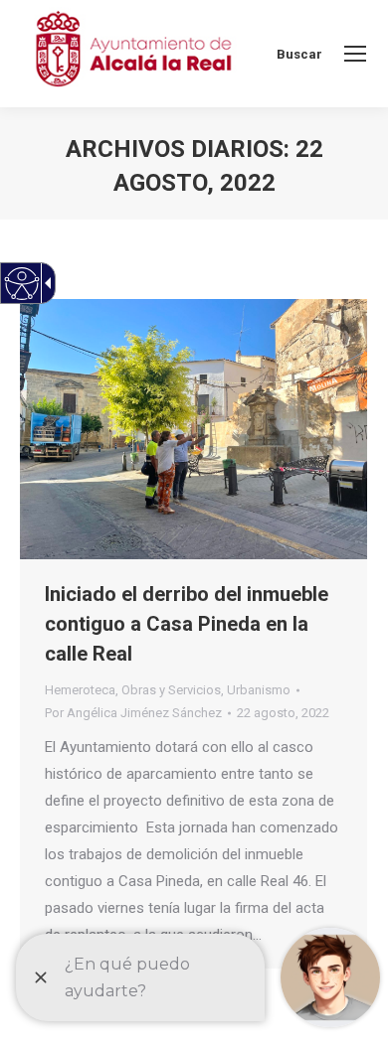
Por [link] (133, 712)
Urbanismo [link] (259, 689)
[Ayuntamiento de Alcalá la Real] (133, 53)
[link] (355, 54)
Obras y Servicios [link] (171, 689)
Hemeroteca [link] (80, 689)
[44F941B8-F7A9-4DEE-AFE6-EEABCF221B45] (193, 429)
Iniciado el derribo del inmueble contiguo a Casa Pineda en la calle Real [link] (186, 624)
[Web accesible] (22, 283)
